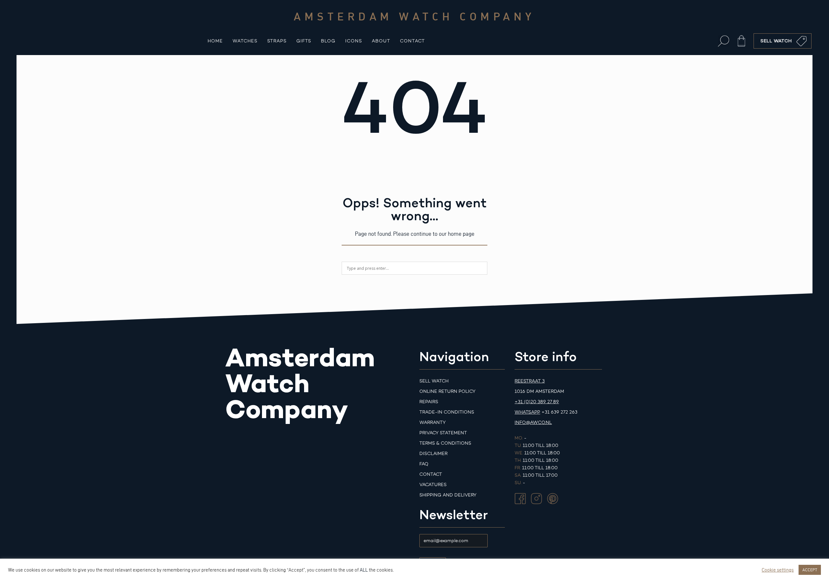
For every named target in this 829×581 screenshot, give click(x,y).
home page (461, 234)
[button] (723, 41)
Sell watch (434, 381)
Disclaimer (433, 453)
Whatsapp (527, 412)
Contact (412, 41)
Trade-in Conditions (446, 412)
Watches (245, 41)
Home (215, 41)
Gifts (303, 41)
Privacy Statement (443, 433)
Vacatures (433, 484)
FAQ (423, 464)
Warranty (432, 422)
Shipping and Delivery (447, 495)
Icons (353, 41)
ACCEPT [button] (809, 569)
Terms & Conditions (445, 443)
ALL (364, 570)
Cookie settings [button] (778, 570)
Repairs (428, 401)
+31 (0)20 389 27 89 (537, 401)
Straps (277, 41)
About (381, 41)
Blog (328, 41)
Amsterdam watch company (414, 16)
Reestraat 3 (530, 381)
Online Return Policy (447, 391)
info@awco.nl (533, 422)
